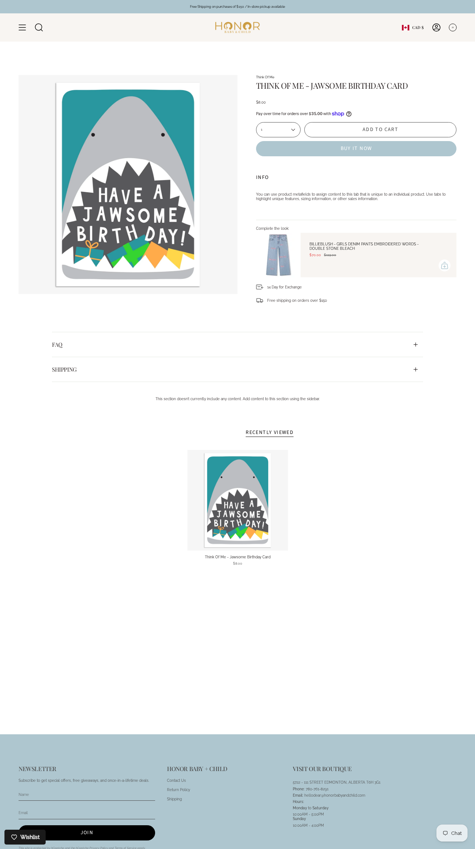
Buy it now (356, 148)
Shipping (64, 369)
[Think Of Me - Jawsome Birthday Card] (237, 500)
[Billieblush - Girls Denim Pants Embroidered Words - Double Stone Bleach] (278, 255)
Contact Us (176, 780)
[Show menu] (22, 27)
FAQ (57, 344)
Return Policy (178, 789)
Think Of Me (265, 77)
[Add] (445, 265)
